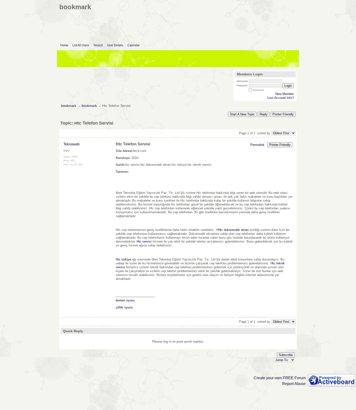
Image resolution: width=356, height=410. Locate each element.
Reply (264, 114)
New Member (284, 94)
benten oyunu (125, 300)
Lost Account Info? (280, 98)
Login (288, 85)
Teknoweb (71, 144)
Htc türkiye (123, 259)
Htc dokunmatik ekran (233, 230)
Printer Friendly (283, 114)
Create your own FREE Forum (280, 378)
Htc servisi (144, 241)
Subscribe (286, 355)
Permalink (257, 145)
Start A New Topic (242, 114)
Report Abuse (294, 384)
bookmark (68, 106)
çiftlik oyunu (124, 307)
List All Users (80, 45)
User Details (115, 45)
